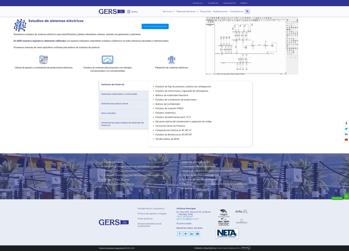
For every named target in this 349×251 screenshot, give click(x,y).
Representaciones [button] (186, 11)
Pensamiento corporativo (151, 208)
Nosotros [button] (197, 3)
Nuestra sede (184, 223)
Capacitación (229, 3)
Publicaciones (220, 11)
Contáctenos (236, 11)
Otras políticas (145, 218)
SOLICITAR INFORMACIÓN (155, 26)
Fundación (213, 3)
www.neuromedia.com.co (229, 248)
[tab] (124, 86)
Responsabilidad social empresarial (149, 224)
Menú (132, 11)
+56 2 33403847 (185, 216)
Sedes (243, 3)
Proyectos (205, 11)
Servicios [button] (168, 11)
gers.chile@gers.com (188, 219)
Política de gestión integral (152, 213)
